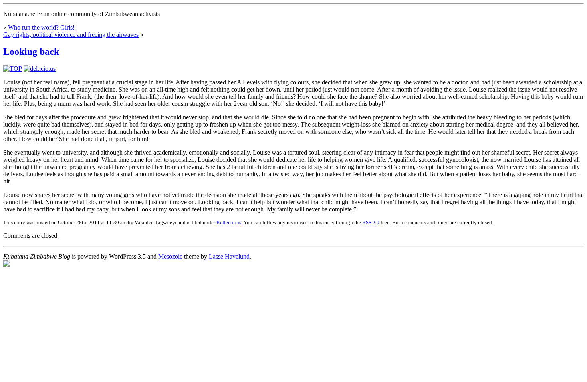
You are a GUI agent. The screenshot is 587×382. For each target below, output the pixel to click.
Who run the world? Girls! (41, 27)
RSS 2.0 (370, 222)
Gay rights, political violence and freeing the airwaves (71, 34)
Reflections (228, 222)
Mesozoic (170, 256)
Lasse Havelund (229, 256)
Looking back (31, 51)
